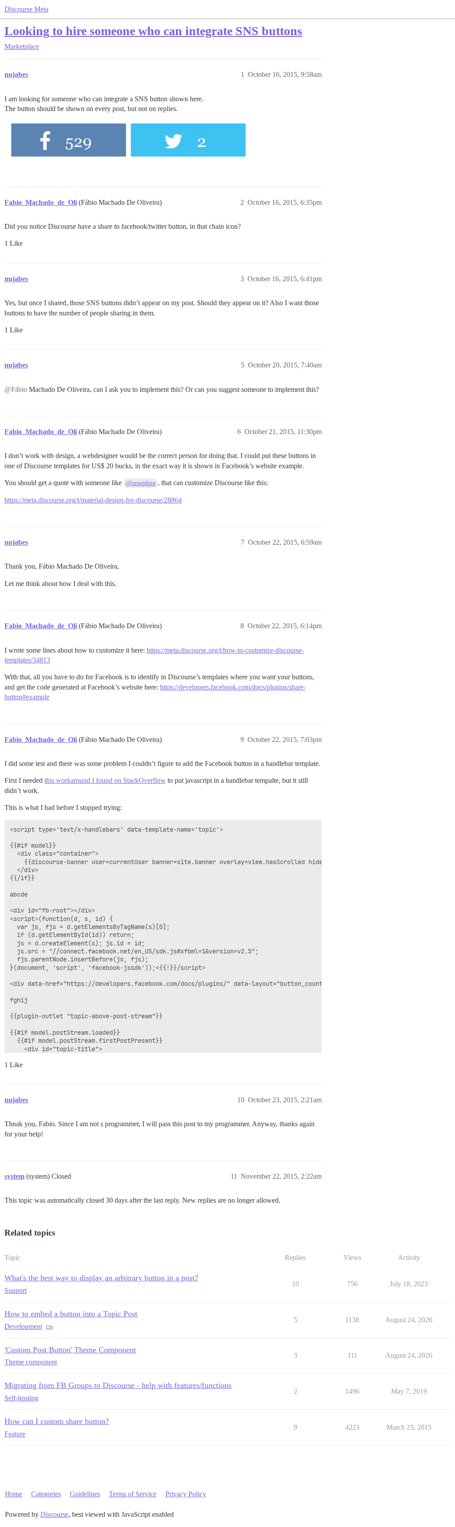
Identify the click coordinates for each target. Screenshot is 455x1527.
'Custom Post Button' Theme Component (70, 1349)
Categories (46, 1494)
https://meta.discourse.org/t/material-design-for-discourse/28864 (93, 500)
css (49, 1326)
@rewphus (141, 482)
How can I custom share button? (56, 1421)
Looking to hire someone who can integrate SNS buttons (153, 31)
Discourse (54, 1514)
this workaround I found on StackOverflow (105, 780)
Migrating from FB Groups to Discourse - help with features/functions (117, 1385)
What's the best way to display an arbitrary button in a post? (101, 1277)
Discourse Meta (26, 9)
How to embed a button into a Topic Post (70, 1313)
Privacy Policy (185, 1494)
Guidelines (85, 1494)
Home (13, 1494)
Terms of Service (132, 1494)
